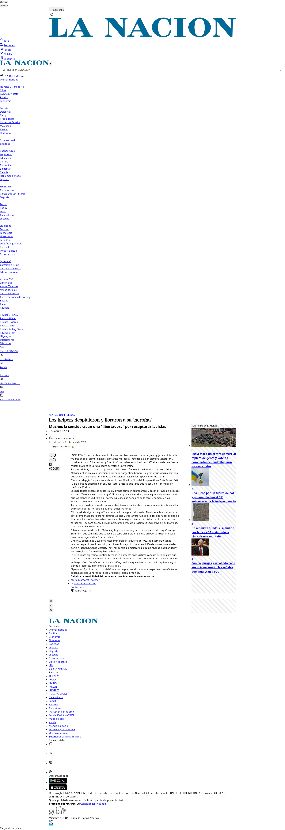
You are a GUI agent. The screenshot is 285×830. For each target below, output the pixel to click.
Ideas (3, 304)
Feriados (5, 240)
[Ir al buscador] (52, 15)
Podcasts (5, 247)
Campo (4, 115)
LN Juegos (5, 225)
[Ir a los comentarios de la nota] (54, 455)
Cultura (4, 161)
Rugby (3, 208)
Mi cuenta (9, 58)
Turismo (4, 229)
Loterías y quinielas (11, 243)
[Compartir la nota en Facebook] (51, 469)
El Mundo (69, 415)
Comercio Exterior (10, 122)
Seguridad (6, 154)
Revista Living (7, 325)
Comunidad (6, 165)
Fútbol (3, 204)
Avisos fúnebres (9, 286)
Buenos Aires (7, 151)
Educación (6, 158)
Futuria (4, 108)
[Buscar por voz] (281, 70)
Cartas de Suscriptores (13, 193)
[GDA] (57, 814)
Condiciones (87, 803)
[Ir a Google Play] (58, 782)
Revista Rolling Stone (11, 329)
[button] (142, 230)
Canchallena (7, 215)
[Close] (51, 601)
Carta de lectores (9, 293)
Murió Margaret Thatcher (85, 580)
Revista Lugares (9, 322)
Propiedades (7, 118)
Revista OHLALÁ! (9, 314)
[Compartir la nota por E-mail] (58, 469)
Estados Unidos (9, 140)
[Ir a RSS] (51, 772)
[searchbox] (141, 70)
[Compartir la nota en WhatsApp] (54, 460)
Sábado (4, 300)
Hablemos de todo (10, 175)
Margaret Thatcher (85, 583)
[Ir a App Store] (58, 789)
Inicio (7, 40)
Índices (4, 129)
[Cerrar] (50, 64)
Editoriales (6, 186)
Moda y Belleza (8, 250)
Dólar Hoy (5, 111)
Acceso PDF (6, 279)
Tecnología (6, 232)
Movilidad (5, 126)
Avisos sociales (8, 290)
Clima (3, 90)
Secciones (9, 45)
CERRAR (4, 2)
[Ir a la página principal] (142, 36)
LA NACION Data (9, 93)
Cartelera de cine (9, 265)
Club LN (8, 54)
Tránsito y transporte (12, 86)
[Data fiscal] (51, 824)
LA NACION (56, 415)
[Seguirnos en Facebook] (51, 744)
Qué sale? (5, 261)
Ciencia (4, 172)
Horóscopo (6, 236)
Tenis (3, 211)
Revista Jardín (7, 332)
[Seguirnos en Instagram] (51, 763)
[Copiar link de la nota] (51, 464)
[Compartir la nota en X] (54, 469)
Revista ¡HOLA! (8, 318)
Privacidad (100, 803)
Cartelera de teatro (10, 268)
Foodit (7, 49)
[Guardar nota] (51, 455)
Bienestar (5, 168)
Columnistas (7, 190)
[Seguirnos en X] (51, 753)
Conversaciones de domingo (16, 297)
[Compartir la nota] (51, 460)
